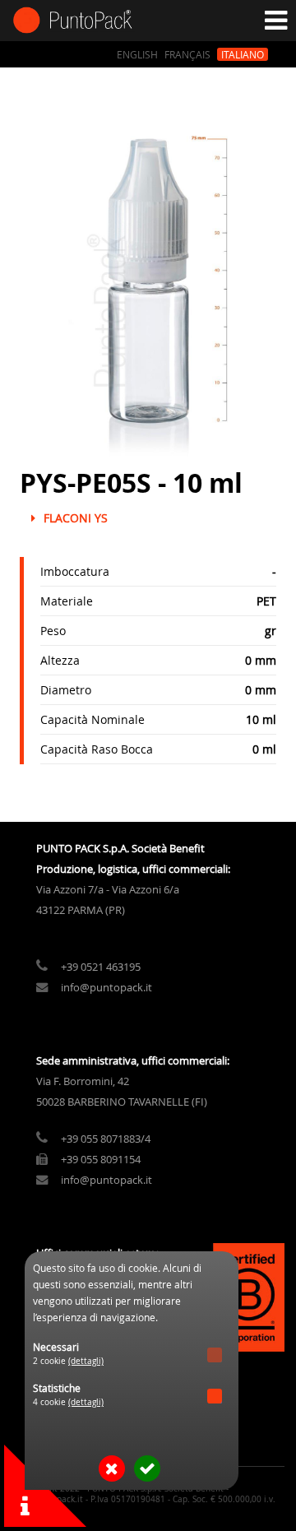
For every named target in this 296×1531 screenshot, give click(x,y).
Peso (53, 630)
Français (187, 54)
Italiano (242, 54)
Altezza (60, 660)
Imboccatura (74, 571)
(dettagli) (86, 1361)
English (137, 54)
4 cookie (68, 1402)
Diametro (65, 690)
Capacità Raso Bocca (96, 749)
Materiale (66, 601)
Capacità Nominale (92, 719)
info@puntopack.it (106, 988)
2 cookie (68, 1361)
